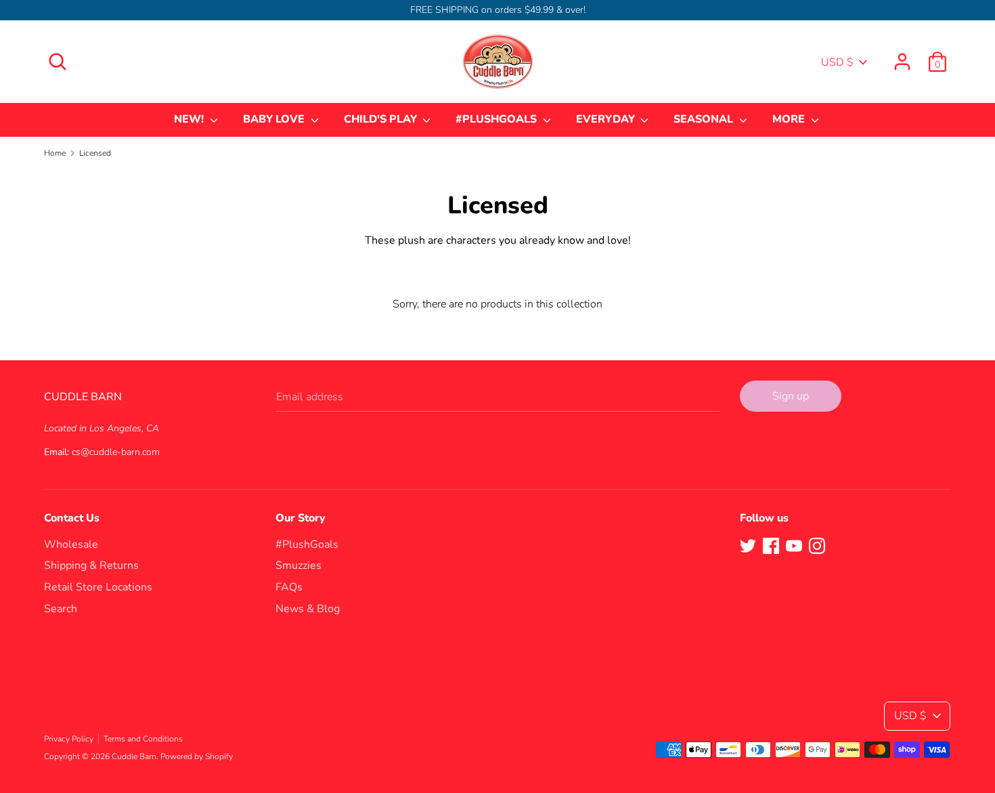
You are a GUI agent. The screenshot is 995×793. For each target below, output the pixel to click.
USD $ (837, 62)
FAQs (289, 587)
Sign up (790, 396)
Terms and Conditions (143, 738)
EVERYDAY (607, 119)
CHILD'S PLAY (382, 119)
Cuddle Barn (134, 756)
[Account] (902, 56)
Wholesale (71, 544)
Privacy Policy (68, 738)
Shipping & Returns (91, 565)
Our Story (300, 518)
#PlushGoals (306, 544)
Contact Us (72, 518)
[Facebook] (771, 545)
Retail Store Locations (98, 587)
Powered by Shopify (196, 756)
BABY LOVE (275, 119)
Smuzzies (298, 565)
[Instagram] (817, 545)
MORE (790, 119)
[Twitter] (748, 545)
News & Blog (307, 608)
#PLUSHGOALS (497, 119)
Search (60, 608)
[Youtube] (794, 545)
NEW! (190, 119)
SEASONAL (704, 119)
